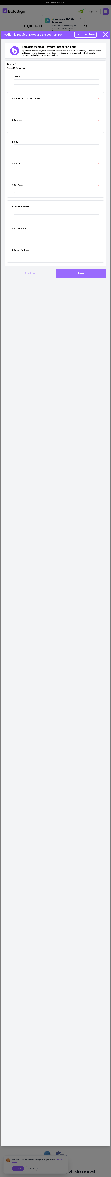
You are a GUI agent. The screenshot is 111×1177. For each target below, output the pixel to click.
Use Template (85, 34)
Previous (30, 273)
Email (17, 76)
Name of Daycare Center (27, 98)
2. (12, 98)
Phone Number (21, 206)
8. (12, 228)
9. (12, 250)
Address (18, 120)
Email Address (21, 250)
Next (81, 273)
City (16, 141)
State (17, 163)
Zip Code (18, 185)
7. (12, 206)
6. (12, 185)
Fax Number (20, 228)
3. (12, 120)
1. (12, 76)
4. (12, 141)
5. (12, 163)
